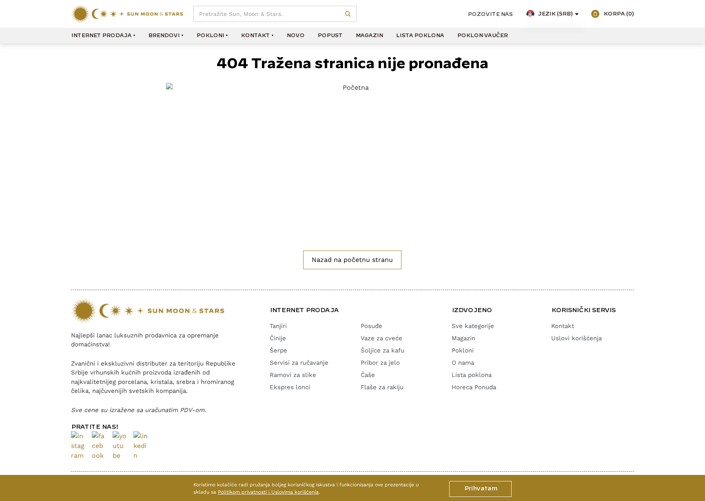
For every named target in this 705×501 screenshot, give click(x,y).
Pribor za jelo (380, 362)
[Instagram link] (78, 446)
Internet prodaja (101, 35)
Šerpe (278, 350)
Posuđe (371, 326)
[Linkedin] (140, 446)
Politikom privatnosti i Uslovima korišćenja (268, 492)
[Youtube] (120, 446)
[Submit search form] (348, 14)
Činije (278, 338)
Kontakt (255, 35)
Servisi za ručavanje (299, 362)
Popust (329, 35)
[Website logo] (127, 13)
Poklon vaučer (482, 35)
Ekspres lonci (290, 387)
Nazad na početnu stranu (352, 260)
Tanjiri (278, 326)
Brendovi (164, 35)
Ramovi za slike (293, 375)
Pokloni (210, 35)
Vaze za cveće (381, 338)
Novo (295, 35)
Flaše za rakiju (382, 387)
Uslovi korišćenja (576, 338)
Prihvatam (480, 489)
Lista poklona (420, 35)
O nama (463, 362)
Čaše (368, 375)
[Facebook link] (99, 446)
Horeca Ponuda (474, 387)
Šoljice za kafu (382, 350)
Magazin (369, 35)
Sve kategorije (473, 326)
